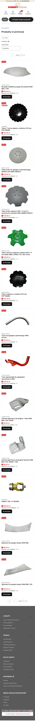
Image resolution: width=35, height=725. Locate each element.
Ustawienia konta (8, 669)
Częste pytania (7, 642)
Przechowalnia (7, 666)
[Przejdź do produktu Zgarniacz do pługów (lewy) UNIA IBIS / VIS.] (17, 569)
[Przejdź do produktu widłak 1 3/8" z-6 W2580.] (17, 486)
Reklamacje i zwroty (9, 628)
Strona (17, 55)
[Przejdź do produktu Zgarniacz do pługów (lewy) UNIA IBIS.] (17, 528)
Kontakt (5, 680)
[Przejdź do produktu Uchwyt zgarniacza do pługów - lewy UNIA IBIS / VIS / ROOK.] (17, 403)
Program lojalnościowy (10, 683)
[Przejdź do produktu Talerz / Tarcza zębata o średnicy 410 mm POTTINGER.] (17, 113)
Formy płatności (8, 622)
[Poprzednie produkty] (15, 601)
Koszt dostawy (7, 625)
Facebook (6, 697)
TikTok (5, 702)
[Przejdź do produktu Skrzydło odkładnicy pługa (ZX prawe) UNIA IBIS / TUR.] (17, 72)
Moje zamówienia (8, 664)
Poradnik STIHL (8, 650)
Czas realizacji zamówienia (11, 620)
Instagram (6, 699)
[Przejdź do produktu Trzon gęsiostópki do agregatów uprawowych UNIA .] (17, 362)
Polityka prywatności (9, 644)
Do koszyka (6, 96)
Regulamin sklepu (8, 647)
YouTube (6, 705)
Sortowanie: (5, 44)
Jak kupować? (7, 639)
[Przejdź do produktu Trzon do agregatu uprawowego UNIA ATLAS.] (17, 320)
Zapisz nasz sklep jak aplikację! (12, 686)
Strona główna (5, 28)
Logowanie (6, 661)
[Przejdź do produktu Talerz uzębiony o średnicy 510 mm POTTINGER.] (17, 279)
